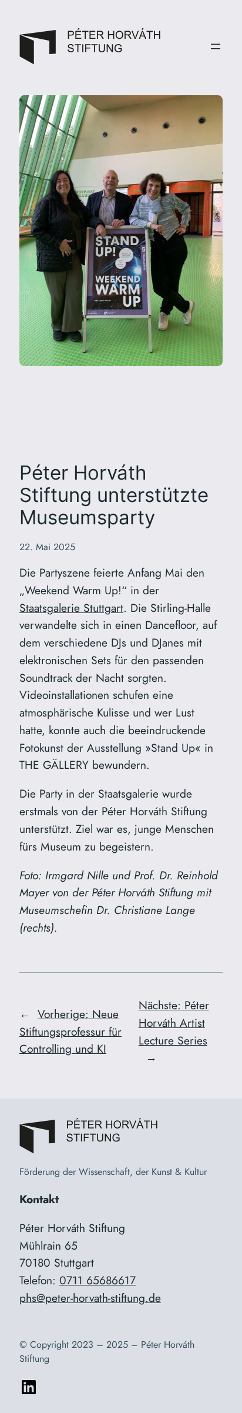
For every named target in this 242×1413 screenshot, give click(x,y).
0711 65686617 (97, 1280)
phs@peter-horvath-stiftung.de (90, 1298)
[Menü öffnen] (216, 46)
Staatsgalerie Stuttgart (71, 608)
